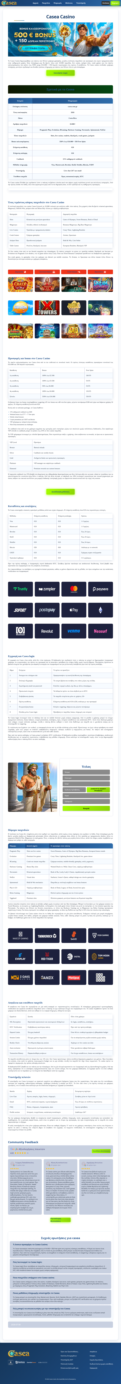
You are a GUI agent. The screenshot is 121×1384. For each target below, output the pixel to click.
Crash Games (72, 272)
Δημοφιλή (19, 272)
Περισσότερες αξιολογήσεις (55, 1220)
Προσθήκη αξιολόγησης (101, 1151)
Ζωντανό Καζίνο (46, 272)
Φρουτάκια (99, 272)
